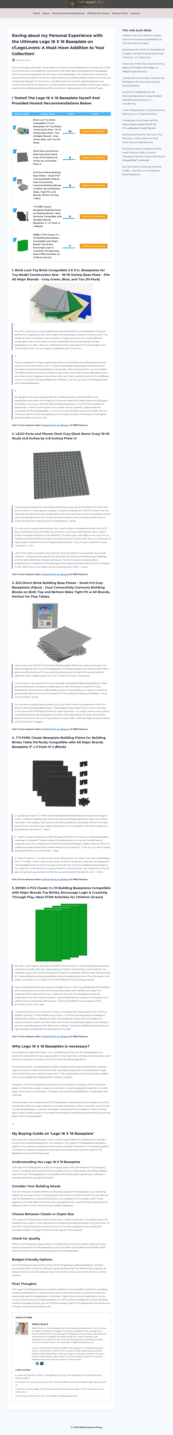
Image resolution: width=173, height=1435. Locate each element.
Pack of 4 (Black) (52, 747)
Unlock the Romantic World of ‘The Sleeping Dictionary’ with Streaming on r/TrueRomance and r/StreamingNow (58, 1376)
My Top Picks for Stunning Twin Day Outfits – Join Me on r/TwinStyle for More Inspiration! (141, 170)
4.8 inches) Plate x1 (61, 438)
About (45, 13)
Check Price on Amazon (93, 131)
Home (36, 13)
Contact (135, 13)
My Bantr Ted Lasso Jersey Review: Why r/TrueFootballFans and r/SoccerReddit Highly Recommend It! (60, 1383)
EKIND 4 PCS (25, 888)
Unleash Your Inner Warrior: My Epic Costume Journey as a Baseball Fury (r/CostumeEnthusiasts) (142, 39)
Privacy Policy (120, 13)
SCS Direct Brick (29, 583)
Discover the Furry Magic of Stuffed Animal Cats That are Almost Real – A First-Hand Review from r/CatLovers (59, 1390)
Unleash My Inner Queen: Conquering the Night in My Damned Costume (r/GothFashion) (143, 82)
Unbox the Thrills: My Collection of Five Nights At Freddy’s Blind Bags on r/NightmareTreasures (143, 68)
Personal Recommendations (68, 13)
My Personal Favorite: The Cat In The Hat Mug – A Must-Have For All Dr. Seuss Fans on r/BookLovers (142, 138)
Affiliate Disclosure (98, 13)
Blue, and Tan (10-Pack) (81, 279)
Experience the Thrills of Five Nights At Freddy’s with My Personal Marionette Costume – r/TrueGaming (143, 53)
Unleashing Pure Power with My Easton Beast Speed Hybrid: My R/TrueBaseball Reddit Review (140, 124)
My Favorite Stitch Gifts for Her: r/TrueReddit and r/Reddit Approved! (47, 1396)
